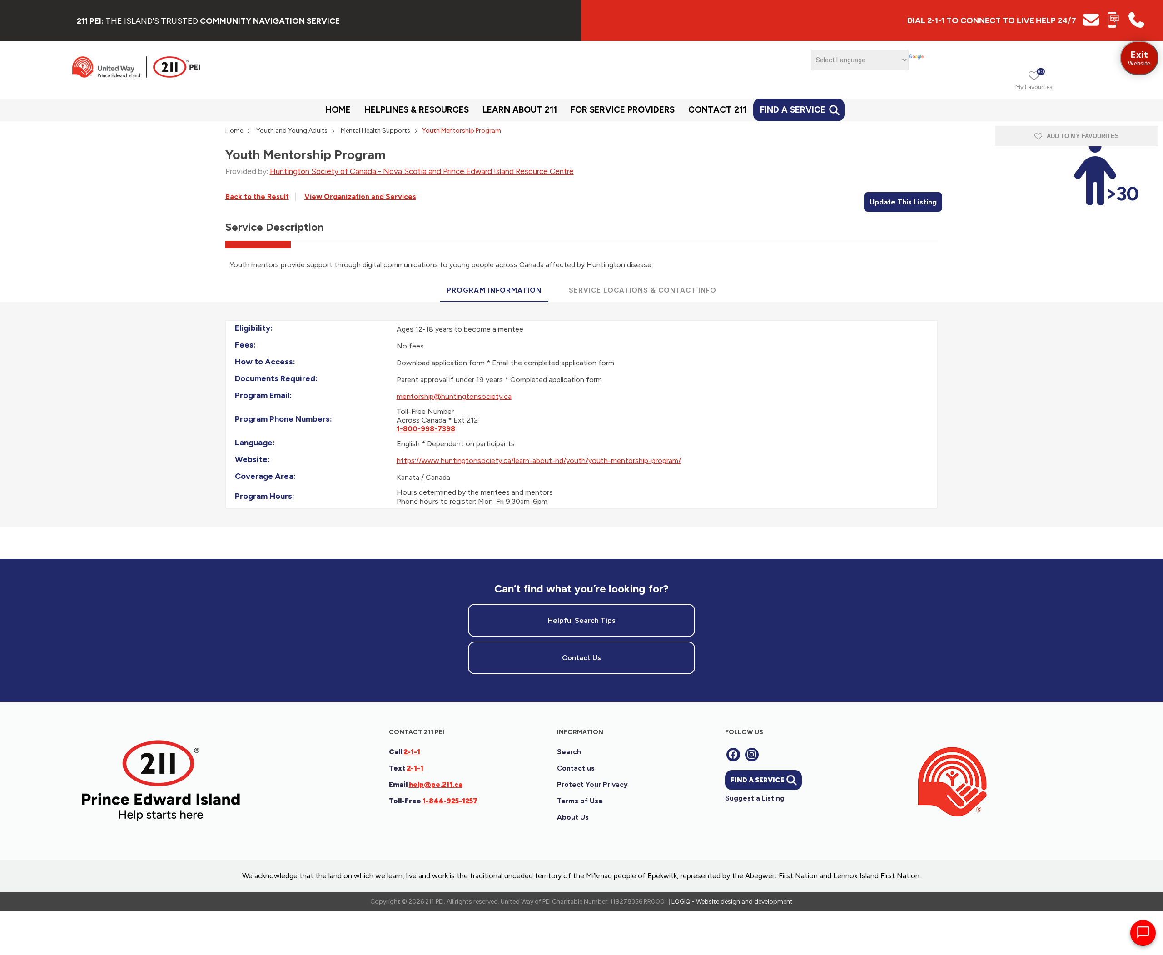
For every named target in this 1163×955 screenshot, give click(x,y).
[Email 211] (1091, 25)
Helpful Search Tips (582, 620)
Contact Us (581, 657)
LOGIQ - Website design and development (732, 901)
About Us (573, 817)
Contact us (576, 768)
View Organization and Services (360, 196)
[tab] (494, 290)
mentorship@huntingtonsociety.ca (454, 396)
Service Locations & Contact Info (642, 290)
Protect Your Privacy (592, 785)
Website (1139, 58)
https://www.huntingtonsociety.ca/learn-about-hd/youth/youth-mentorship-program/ (539, 460)
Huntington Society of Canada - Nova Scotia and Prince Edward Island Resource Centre (422, 171)
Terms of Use (580, 801)
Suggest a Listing (755, 798)
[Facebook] (733, 754)
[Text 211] (1114, 25)
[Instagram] (752, 754)
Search (569, 752)
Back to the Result (257, 196)
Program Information (494, 290)
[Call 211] (1136, 25)
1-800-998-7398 (426, 428)
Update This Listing (903, 202)
